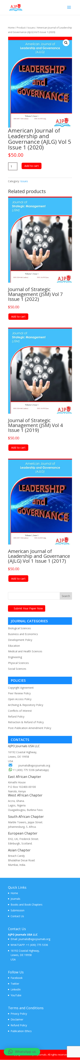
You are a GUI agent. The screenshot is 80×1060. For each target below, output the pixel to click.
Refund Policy (16, 716)
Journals (15, 898)
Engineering (15, 657)
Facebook (17, 978)
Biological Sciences (19, 628)
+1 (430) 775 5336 (36, 945)
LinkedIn (16, 989)
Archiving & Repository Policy (25, 705)
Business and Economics (23, 634)
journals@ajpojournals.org (34, 765)
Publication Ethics (21, 1031)
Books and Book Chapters (26, 904)
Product (21, 27)
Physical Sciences (18, 663)
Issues (31, 27)
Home (11, 27)
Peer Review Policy (19, 693)
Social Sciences (17, 668)
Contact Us (17, 916)
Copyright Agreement (21, 687)
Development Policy (20, 640)
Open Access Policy (19, 699)
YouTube (16, 995)
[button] (66, 42)
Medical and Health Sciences (25, 651)
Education (14, 645)
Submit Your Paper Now (28, 608)
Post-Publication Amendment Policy (29, 728)
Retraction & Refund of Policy (26, 722)
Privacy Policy (19, 1013)
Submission (17, 910)
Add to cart (31, 166)
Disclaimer (17, 1019)
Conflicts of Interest (20, 710)
